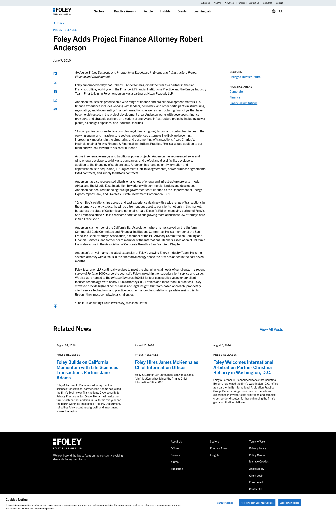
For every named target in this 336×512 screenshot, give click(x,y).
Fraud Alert (256, 482)
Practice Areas (124, 11)
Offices (242, 3)
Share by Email (55, 100)
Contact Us (254, 3)
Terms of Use (257, 441)
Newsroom (229, 3)
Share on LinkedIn (55, 74)
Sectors (99, 11)
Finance (235, 97)
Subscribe (205, 3)
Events (182, 11)
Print (55, 91)
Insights (165, 11)
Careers (279, 3)
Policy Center (257, 455)
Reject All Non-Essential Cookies (257, 502)
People (148, 11)
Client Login (256, 475)
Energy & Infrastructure (245, 77)
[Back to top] (55, 307)
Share (55, 109)
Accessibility (256, 468)
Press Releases (65, 29)
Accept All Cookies (289, 502)
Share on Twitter (55, 82)
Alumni (217, 3)
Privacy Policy (257, 448)
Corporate (236, 91)
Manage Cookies (225, 502)
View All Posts (271, 329)
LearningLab (202, 11)
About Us (267, 3)
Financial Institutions (243, 103)
